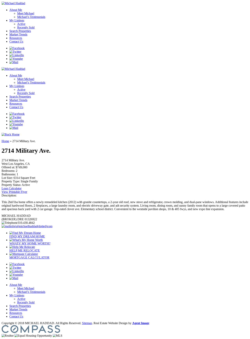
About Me (15, 10)
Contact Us (16, 41)
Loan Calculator (11, 188)
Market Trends (18, 34)
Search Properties (20, 31)
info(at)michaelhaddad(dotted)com (31, 226)
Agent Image (140, 323)
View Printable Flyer (14, 192)
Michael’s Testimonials (31, 17)
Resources (15, 38)
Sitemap (87, 323)
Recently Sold (26, 27)
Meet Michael (25, 13)
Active (21, 24)
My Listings (16, 20)
